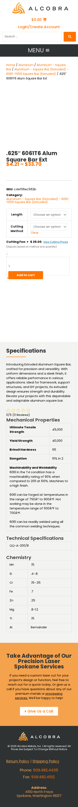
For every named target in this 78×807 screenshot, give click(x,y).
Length (16, 214)
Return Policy (17, 761)
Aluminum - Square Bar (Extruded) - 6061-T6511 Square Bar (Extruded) (37, 71)
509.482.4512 (43, 776)
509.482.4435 (45, 770)
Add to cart (26, 275)
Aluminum (25, 65)
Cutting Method (17, 228)
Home (10, 65)
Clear (34, 233)
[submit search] (70, 37)
